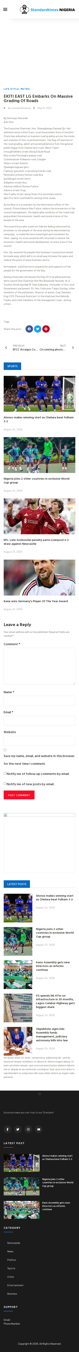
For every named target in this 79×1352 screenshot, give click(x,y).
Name (9, 692)
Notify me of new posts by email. (30, 784)
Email (8, 712)
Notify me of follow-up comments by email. (38, 773)
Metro (25, 88)
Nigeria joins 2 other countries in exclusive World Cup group (36, 480)
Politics (11, 1259)
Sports (11, 1268)
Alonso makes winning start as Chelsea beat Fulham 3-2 (39, 419)
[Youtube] (39, 1129)
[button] (5, 9)
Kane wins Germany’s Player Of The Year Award (36, 601)
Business (12, 1293)
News (10, 1251)
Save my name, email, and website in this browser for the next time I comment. (39, 759)
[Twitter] (18, 1129)
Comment (12, 644)
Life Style (11, 88)
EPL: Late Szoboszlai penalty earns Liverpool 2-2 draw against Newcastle (36, 542)
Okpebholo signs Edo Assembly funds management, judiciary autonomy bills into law (52, 1034)
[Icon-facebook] (7, 1129)
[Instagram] (28, 1129)
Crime (10, 1276)
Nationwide (13, 1242)
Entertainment (15, 1285)
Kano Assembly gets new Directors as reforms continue (53, 966)
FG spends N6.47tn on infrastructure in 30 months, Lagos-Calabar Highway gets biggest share (55, 1001)
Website (10, 731)
